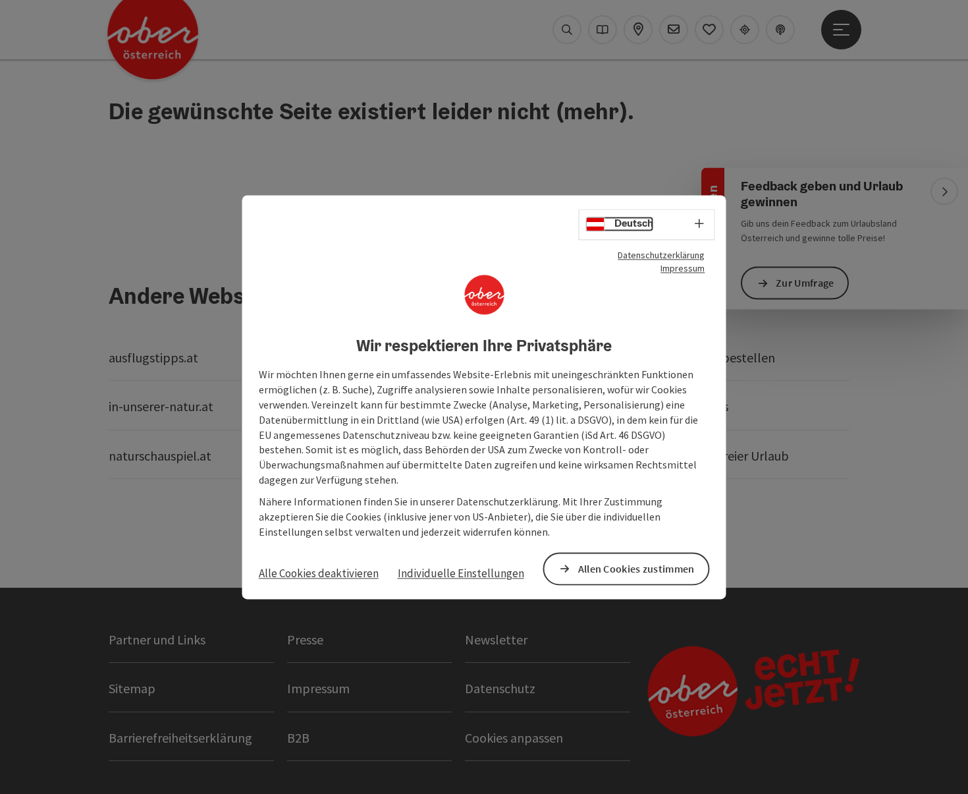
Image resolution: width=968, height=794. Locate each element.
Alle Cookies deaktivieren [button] (319, 574)
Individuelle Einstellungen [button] (461, 574)
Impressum (682, 268)
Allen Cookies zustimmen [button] (636, 568)
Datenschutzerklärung (661, 255)
